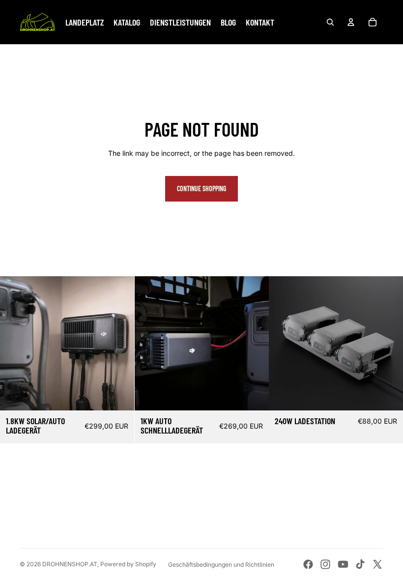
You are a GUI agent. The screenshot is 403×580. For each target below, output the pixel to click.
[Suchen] (330, 22)
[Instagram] (325, 564)
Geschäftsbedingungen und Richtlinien (221, 564)
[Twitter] (377, 564)
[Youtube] (343, 564)
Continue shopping (201, 188)
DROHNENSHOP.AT (69, 564)
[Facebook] (308, 564)
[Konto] (351, 22)
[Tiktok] (360, 564)
